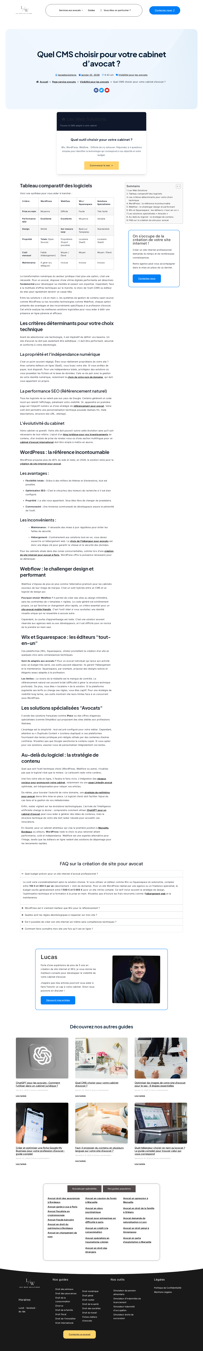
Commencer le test (100, 165)
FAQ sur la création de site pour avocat (149, 220)
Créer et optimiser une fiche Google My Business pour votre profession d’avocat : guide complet (40, 1151)
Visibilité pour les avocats (133, 75)
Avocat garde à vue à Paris (62, 1206)
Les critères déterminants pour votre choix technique (151, 198)
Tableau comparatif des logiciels (145, 193)
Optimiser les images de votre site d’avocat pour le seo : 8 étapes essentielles (160, 1084)
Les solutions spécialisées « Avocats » (148, 213)
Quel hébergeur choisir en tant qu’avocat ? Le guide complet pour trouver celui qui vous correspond (160, 1151)
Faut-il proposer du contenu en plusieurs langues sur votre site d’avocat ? (99, 1149)
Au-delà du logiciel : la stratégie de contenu (151, 217)
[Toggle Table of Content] (177, 186)
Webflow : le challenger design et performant (152, 207)
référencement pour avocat (89, 406)
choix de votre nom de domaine (85, 377)
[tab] (84, 1188)
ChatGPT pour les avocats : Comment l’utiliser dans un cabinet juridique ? (38, 1084)
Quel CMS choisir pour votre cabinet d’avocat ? (96, 1084)
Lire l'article (21, 1096)
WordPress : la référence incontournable (149, 203)
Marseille (103, 827)
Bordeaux (26, 831)
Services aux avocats (70, 10)
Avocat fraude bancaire (61, 1219)
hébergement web (155, 893)
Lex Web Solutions (137, 190)
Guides (91, 10)
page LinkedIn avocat (100, 782)
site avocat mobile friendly (36, 609)
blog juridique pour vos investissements (85, 434)
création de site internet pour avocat (40, 463)
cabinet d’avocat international (37, 442)
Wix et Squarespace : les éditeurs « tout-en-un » (154, 210)
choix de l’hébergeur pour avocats (89, 541)
